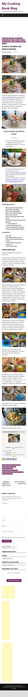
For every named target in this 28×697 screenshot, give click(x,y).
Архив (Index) (11, 38)
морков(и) (12, 472)
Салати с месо (18, 41)
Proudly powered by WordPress (10, 687)
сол (19, 472)
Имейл (4, 525)
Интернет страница (7, 531)
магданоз (7, 472)
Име (3, 520)
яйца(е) (10, 473)
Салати (12, 41)
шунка (6, 473)
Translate (13, 548)
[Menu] (3, 15)
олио (16, 472)
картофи (7, 468)
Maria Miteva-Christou (6, 52)
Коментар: (5, 503)
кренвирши (10, 470)
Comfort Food (5, 38)
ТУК (3, 428)
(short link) (14, 137)
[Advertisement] (14, 26)
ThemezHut (13, 688)
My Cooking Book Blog (18, 685)
